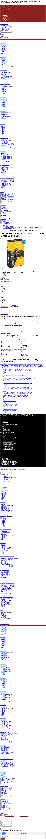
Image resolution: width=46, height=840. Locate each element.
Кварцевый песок (4, 117)
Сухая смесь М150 (4, 162)
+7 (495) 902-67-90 (4, 28)
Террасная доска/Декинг (5, 176)
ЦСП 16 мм (3, 56)
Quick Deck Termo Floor (5, 140)
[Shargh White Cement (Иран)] (7, 196)
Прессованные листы (5, 112)
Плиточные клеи (4, 169)
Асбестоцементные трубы (8, 438)
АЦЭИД (4, 439)
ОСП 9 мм (2, 126)
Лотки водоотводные (5, 84)
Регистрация (6, 11)
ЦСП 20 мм (3, 60)
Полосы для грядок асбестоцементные (9, 147)
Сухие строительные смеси (6, 160)
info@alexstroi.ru (4, 30)
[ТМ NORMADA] (4, 214)
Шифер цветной (4, 154)
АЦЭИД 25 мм (3, 102)
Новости (5, 19)
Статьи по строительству (8, 18)
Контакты (5, 17)
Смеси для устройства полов (6, 173)
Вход (4, 9)
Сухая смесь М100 (4, 161)
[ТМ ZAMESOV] (4, 215)
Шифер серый (3, 153)
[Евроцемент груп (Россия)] (6, 202)
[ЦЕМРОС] (3, 198)
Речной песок (3, 119)
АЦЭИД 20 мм (3, 100)
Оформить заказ (6, 430)
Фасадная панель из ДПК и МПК (7, 180)
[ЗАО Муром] (3, 216)
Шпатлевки (2, 172)
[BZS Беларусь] (4, 210)
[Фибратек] (3, 207)
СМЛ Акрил (3, 74)
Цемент (4, 435)
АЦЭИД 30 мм (3, 104)
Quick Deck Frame (4, 139)
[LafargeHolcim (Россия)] (6, 201)
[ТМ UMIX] (2, 213)
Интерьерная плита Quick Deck (7, 144)
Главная (5, 15)
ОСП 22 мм (3, 132)
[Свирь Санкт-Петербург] (6, 211)
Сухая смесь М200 (4, 164)
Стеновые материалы (5, 183)
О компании (5, 16)
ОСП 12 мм (3, 128)
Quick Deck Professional (5, 137)
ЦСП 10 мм (3, 51)
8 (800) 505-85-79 (4, 27)
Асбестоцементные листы (8, 441)
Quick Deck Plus (4, 138)
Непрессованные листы (5, 110)
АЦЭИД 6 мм (3, 89)
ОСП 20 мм (3, 131)
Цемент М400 (3, 46)
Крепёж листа (3, 114)
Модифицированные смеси (6, 167)
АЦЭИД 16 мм (3, 98)
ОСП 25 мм (3, 133)
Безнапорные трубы (5, 77)
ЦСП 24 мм (3, 64)
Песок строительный (7, 442)
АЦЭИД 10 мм (3, 93)
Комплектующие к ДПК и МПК (7, 181)
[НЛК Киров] (3, 219)
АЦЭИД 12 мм (3, 95)
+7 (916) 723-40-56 (4, 29)
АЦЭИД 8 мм (3, 91)
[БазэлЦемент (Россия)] (6, 203)
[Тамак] (2, 209)
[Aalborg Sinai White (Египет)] (7, 194)
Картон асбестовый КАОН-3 (6, 158)
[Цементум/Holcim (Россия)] (6, 199)
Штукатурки (3, 171)
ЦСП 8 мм (2, 49)
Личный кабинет (6, 429)
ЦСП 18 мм (3, 58)
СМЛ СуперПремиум (5, 72)
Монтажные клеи (4, 170)
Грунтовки (2, 174)
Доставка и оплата (7, 421)
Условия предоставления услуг (10, 424)
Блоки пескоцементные (5, 184)
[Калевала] (3, 220)
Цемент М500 (3, 44)
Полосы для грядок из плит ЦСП (7, 148)
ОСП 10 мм (3, 127)
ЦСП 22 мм (3, 62)
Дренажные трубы (4, 81)
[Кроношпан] (3, 221)
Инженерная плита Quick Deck (7, 143)
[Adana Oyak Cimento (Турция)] (7, 193)
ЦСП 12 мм (3, 53)
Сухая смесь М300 (4, 165)
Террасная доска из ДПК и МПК (7, 178)
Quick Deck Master (4, 142)
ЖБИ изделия (3, 187)
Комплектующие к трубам (6, 86)
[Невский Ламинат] (4, 222)
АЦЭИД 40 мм (3, 106)
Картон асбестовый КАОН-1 (6, 157)
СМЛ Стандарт (3, 67)
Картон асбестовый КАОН (6, 156)
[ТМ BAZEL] (3, 212)
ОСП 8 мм (2, 125)
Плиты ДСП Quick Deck (5, 135)
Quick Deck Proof (4, 141)
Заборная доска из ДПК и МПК (7, 179)
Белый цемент (3, 41)
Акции (4, 20)
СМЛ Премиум (3, 70)
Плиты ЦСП (5, 436)
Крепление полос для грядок (6, 149)
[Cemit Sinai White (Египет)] (6, 197)
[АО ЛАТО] (3, 206)
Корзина (5, 428)
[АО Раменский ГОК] (5, 223)
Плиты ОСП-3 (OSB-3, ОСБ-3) (7, 122)
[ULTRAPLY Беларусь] (5, 218)
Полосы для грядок (4, 146)
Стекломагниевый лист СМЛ (9, 437)
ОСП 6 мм (2, 124)
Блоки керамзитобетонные (6, 185)
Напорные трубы (4, 79)
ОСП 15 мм (3, 129)
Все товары (3, 43)
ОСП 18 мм (3, 130)
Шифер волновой (4, 152)
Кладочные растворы (5, 168)
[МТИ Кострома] (4, 208)
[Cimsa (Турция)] (4, 195)
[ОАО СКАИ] (3, 205)
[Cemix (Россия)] (4, 200)
